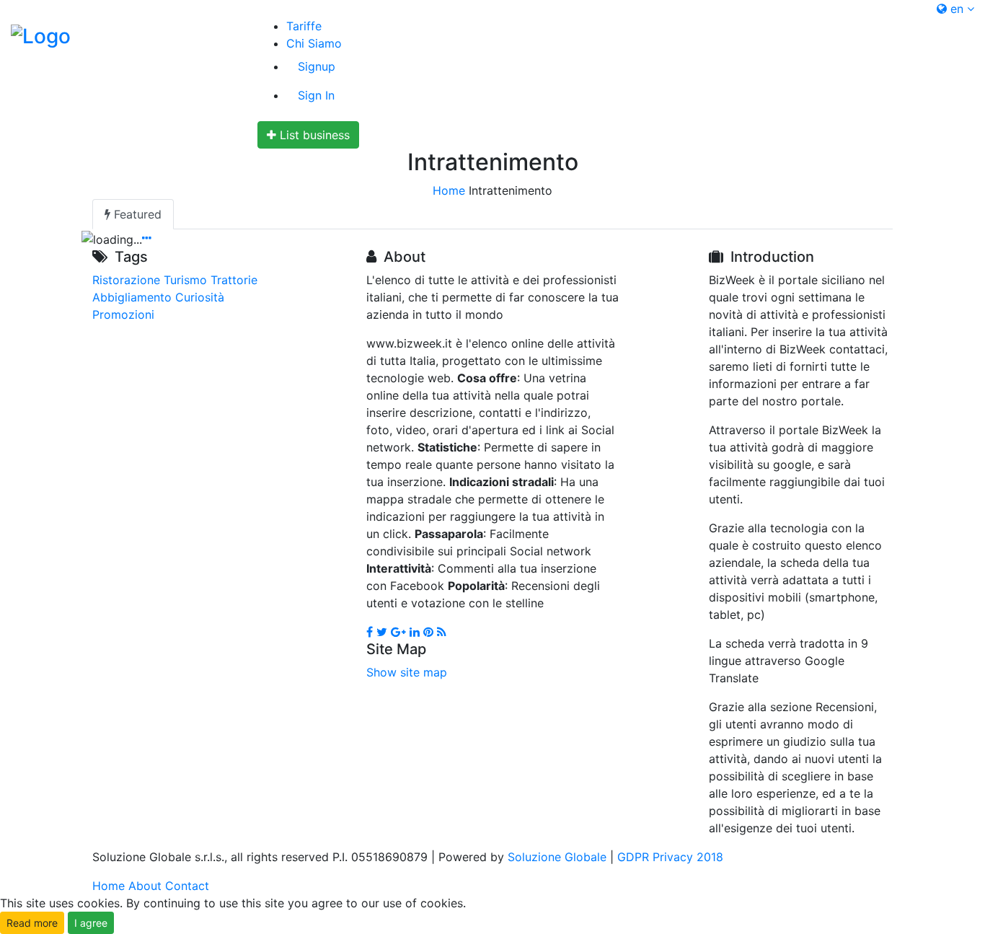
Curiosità (199, 297)
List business (313, 135)
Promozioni (123, 314)
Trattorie (234, 280)
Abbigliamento (132, 297)
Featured (136, 214)
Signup (316, 66)
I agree (90, 923)
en (957, 8)
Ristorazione (126, 280)
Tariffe (304, 26)
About (145, 885)
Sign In (316, 95)
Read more (32, 923)
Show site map (406, 672)
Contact (187, 885)
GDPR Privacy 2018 (670, 857)
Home (449, 190)
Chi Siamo (314, 43)
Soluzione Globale (557, 857)
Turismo (185, 280)
